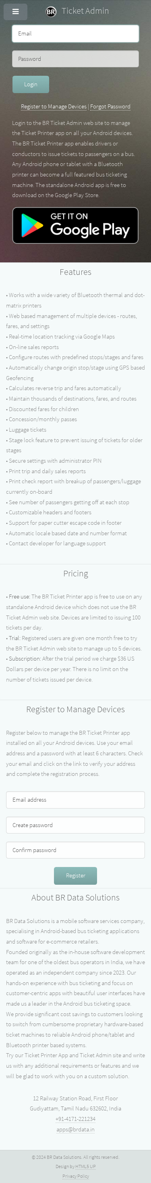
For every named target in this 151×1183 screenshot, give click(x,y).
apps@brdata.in (75, 1129)
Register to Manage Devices (54, 106)
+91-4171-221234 (75, 1119)
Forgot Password (110, 106)
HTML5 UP (85, 1166)
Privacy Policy (75, 1176)
